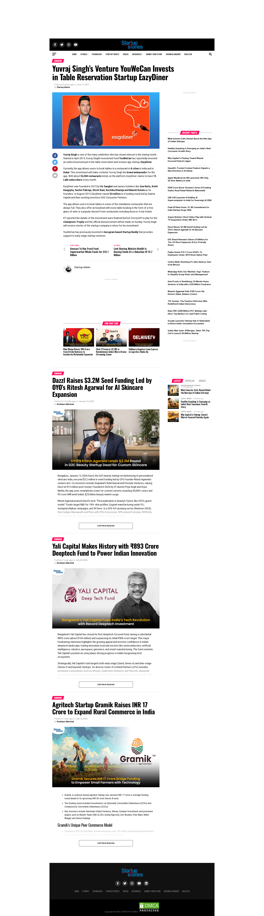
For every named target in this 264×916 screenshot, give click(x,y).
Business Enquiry (173, 54)
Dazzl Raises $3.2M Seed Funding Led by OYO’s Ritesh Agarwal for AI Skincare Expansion (187, 230)
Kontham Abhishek (65, 404)
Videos (125, 54)
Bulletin (188, 54)
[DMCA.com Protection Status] (149, 912)
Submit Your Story (154, 54)
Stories (83, 54)
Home (74, 54)
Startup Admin (63, 87)
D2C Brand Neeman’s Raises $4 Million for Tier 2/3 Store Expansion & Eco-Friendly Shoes (188, 242)
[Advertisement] (132, 19)
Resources (136, 54)
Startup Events (112, 54)
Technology (97, 54)
